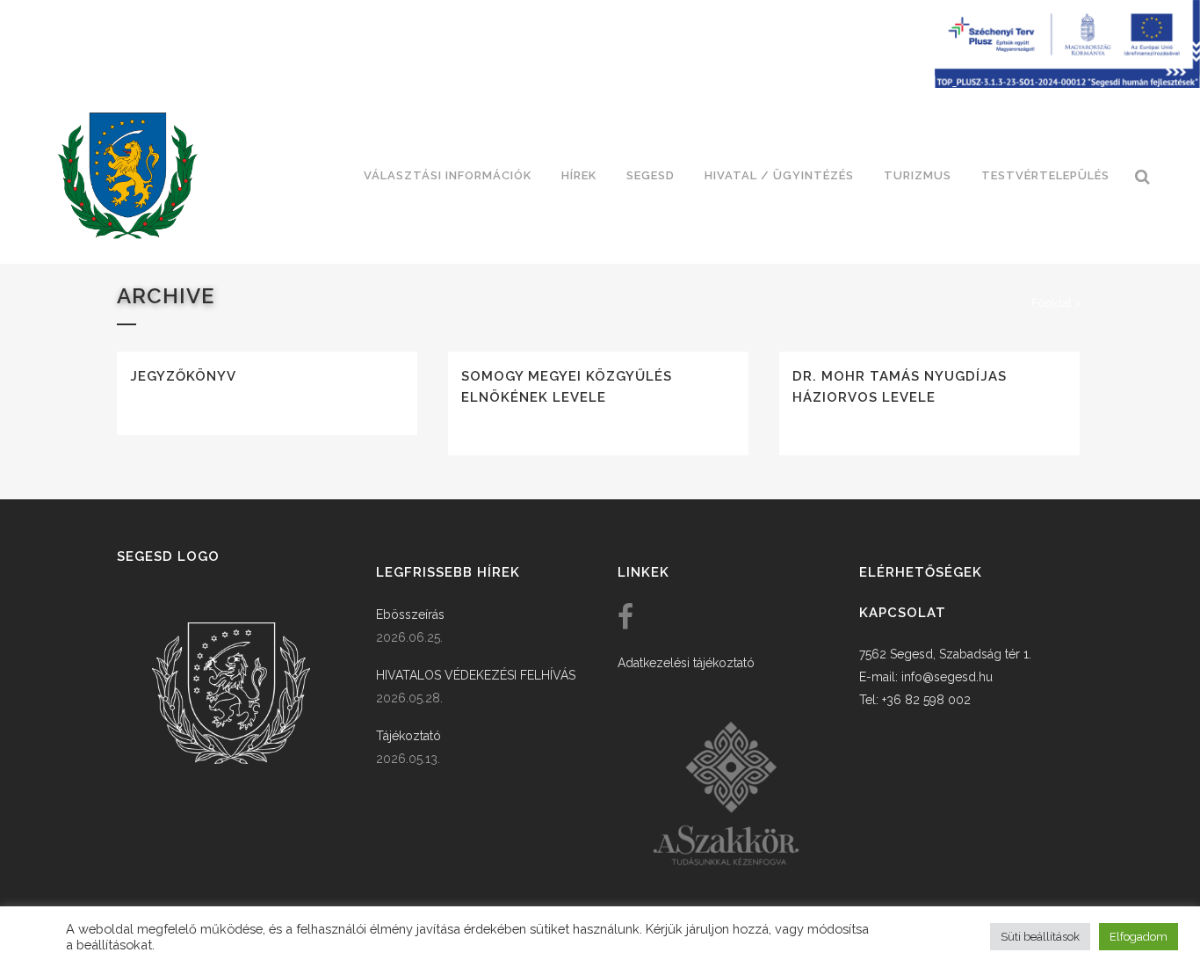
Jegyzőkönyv (183, 376)
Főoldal (1051, 302)
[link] (127, 176)
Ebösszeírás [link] (410, 614)
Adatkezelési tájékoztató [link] (686, 663)
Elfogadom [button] (1138, 936)
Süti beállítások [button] (1040, 936)
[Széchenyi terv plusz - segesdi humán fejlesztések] (1067, 83)
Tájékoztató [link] (408, 736)
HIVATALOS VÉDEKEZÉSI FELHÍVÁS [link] (475, 675)
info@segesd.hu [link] (947, 677)
